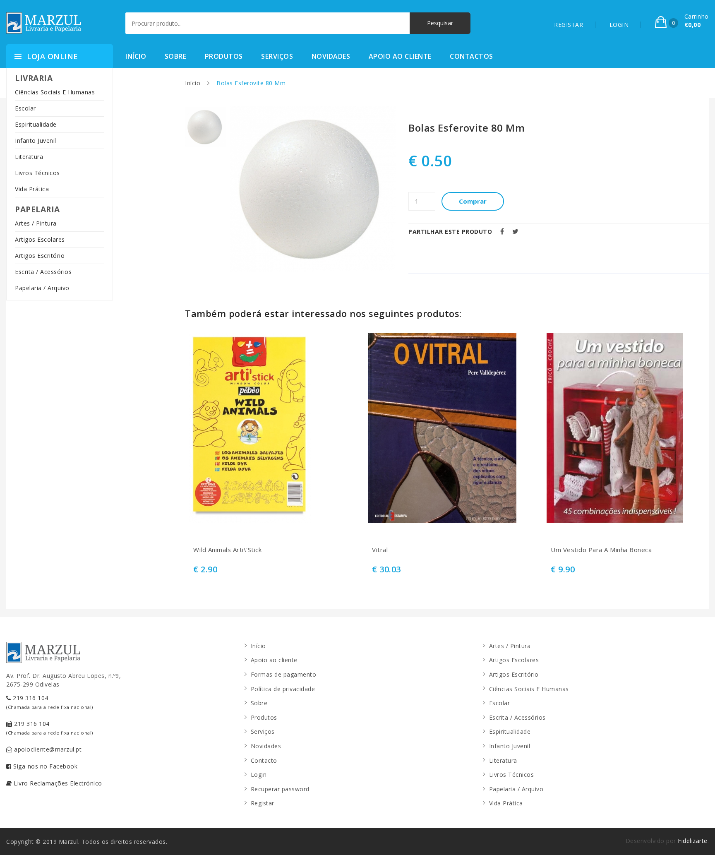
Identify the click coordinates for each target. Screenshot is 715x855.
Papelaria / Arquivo (42, 288)
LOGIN (619, 25)
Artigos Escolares (40, 239)
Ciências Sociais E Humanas (55, 92)
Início (135, 56)
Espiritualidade (36, 124)
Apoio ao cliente (400, 56)
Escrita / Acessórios (43, 272)
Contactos (471, 56)
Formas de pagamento (284, 674)
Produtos (224, 56)
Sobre (176, 56)
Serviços (277, 56)
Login (259, 774)
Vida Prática (32, 189)
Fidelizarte (693, 841)
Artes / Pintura (36, 223)
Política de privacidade (283, 689)
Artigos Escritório (40, 255)
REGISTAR (568, 25)
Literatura (29, 157)
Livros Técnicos (37, 173)
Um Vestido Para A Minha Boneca (601, 550)
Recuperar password (280, 789)
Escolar (25, 108)
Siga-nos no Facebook (45, 766)
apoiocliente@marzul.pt (47, 749)
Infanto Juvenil (35, 140)
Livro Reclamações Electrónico (57, 783)
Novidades (331, 56)
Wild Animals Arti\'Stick (227, 550)
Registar (262, 803)
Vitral (380, 550)
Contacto (264, 760)
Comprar (473, 201)
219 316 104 (49, 702)
